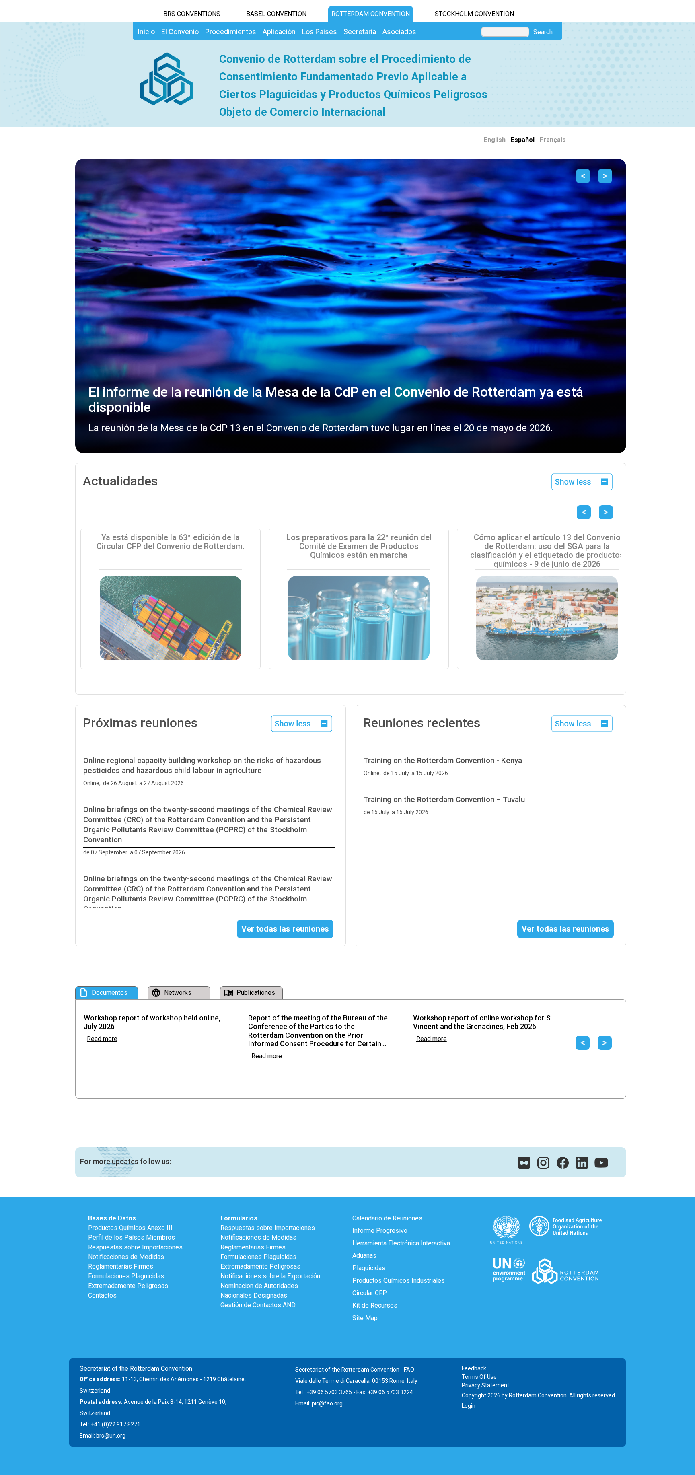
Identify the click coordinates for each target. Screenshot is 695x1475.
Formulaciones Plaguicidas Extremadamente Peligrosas (128, 1281)
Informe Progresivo (379, 1230)
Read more (102, 1039)
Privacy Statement (485, 1385)
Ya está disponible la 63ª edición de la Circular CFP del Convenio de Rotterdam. (171, 542)
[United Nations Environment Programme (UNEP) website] (509, 1260)
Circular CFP (369, 1293)
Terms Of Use (479, 1377)
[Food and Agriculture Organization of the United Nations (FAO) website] (565, 1218)
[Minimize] (582, 481)
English (495, 140)
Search (543, 32)
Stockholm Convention (474, 14)
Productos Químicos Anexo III (130, 1228)
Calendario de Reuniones (387, 1218)
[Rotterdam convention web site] (565, 1260)
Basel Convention (276, 14)
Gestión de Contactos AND (258, 1305)
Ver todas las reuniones (285, 929)
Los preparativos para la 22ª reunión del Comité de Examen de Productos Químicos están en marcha (359, 546)
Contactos (102, 1295)
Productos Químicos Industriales (398, 1280)
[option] (210, 771)
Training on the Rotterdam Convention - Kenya (443, 760)
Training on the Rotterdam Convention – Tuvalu (444, 799)
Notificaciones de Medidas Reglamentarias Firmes (126, 1261)
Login (468, 1406)
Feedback (474, 1368)
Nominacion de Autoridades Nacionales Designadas (259, 1290)
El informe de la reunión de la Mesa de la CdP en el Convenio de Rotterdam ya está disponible (335, 399)
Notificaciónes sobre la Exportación (270, 1276)
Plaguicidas (368, 1268)
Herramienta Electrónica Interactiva (401, 1243)
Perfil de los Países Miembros (131, 1237)
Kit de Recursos (374, 1305)
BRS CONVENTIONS (191, 14)
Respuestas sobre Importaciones (135, 1247)
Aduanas (364, 1255)
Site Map (365, 1318)
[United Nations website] (506, 1218)
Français (553, 140)
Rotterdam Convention (370, 14)
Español (523, 140)
